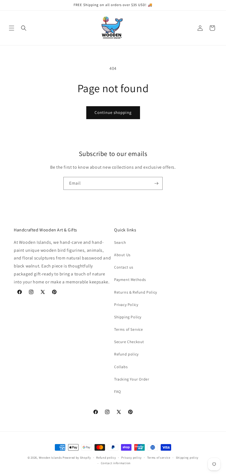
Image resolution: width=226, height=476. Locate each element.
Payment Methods (130, 279)
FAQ (117, 391)
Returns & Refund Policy (135, 292)
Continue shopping (113, 112)
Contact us (123, 267)
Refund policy (126, 354)
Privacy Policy (126, 304)
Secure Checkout (129, 341)
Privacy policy (131, 457)
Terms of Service (128, 329)
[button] (12, 28)
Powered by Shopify (77, 457)
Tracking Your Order (131, 379)
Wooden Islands (50, 457)
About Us (122, 254)
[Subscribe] (156, 183)
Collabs (121, 366)
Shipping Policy (127, 316)
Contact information (116, 463)
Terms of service (158, 457)
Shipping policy (187, 457)
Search (120, 242)
